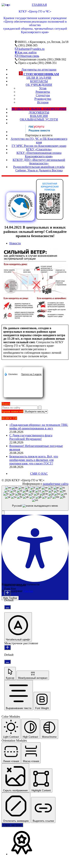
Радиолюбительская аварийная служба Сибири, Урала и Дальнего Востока (39, 168)
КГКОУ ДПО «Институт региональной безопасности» (39, 161)
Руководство (42, 98)
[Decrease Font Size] (7, 607)
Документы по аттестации (38, 69)
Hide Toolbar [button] (10, 598)
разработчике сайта (55, 483)
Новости (15, 243)
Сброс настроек (12, 825)
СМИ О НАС (39, 473)
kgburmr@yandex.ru (31, 49)
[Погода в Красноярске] (23, 370)
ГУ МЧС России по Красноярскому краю (39, 145)
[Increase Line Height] (7, 647)
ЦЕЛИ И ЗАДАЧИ (38, 77)
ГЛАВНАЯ (39, 4)
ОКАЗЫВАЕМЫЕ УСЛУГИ (39, 119)
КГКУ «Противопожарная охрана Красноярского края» (39, 154)
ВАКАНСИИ (39, 116)
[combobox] (35, 498)
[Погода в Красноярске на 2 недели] (31, 374)
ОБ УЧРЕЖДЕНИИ (39, 84)
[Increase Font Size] (7, 592)
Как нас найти (27, 52)
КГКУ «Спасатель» (39, 149)
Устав (42, 88)
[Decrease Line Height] (7, 662)
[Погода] (11, 374)
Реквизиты (43, 91)
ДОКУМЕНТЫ (39, 112)
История (42, 102)
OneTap (28, 591)
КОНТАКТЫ (39, 81)
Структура (43, 95)
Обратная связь (28, 56)
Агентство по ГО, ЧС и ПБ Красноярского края (39, 140)
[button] (3, 513)
